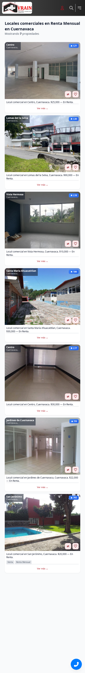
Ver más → (42, 108)
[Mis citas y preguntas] (62, 8)
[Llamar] (76, 664)
